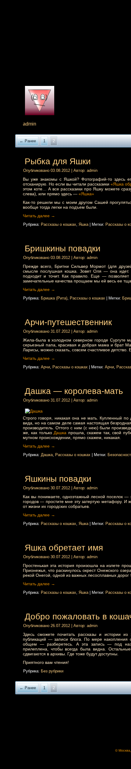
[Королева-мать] (71, 411)
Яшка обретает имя (64, 547)
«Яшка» (86, 193)
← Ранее (27, 141)
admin (92, 170)
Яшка (83, 224)
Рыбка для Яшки (58, 161)
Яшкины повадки (58, 479)
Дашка (60, 432)
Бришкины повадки (63, 248)
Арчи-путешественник (68, 322)
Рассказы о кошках (58, 224)
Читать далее (39, 215)
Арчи (45, 367)
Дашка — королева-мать (74, 391)
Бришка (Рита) (54, 298)
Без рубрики (52, 671)
